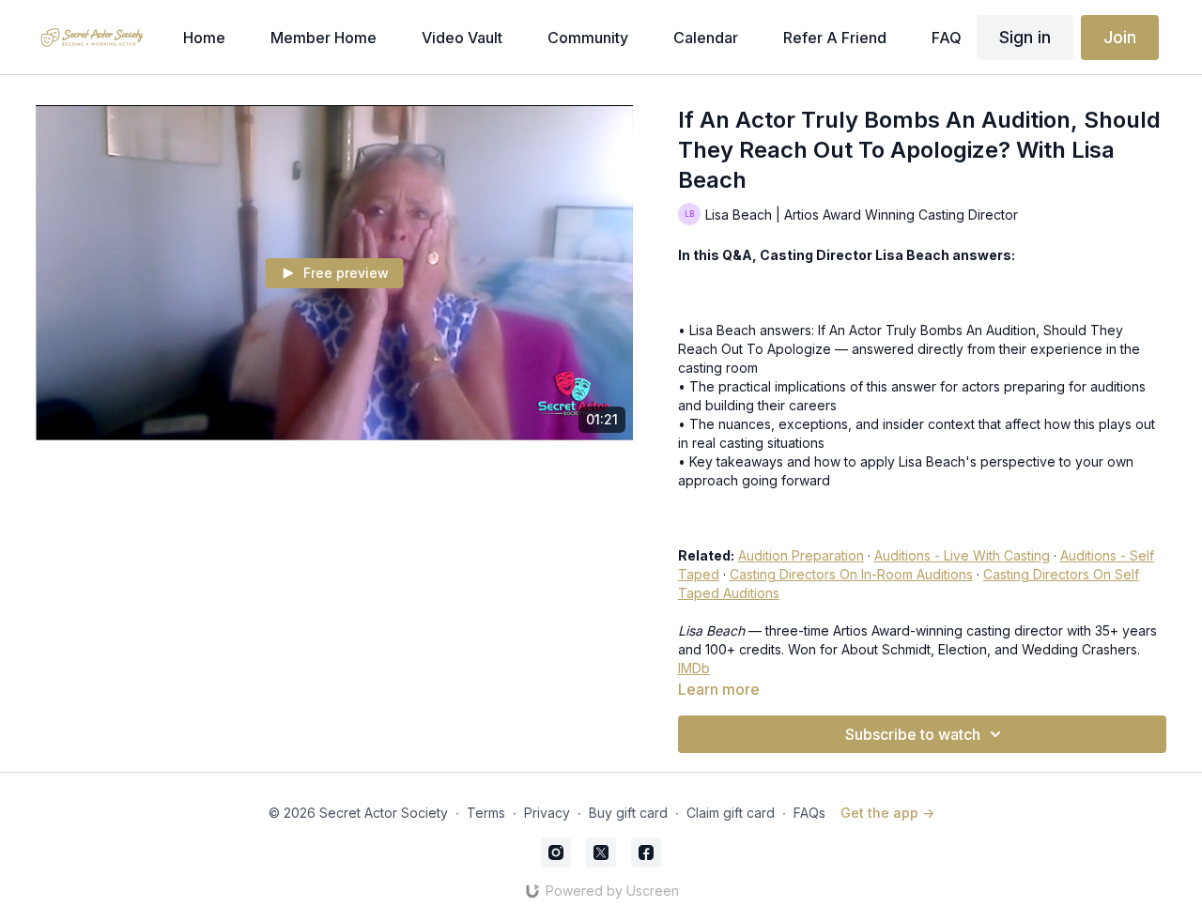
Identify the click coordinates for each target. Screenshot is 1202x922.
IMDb (694, 668)
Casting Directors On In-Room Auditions (851, 574)
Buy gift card (628, 813)
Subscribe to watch (912, 734)
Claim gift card (730, 813)
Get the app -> (887, 813)
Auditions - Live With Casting (962, 555)
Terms (486, 813)
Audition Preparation (801, 555)
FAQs (809, 813)
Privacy (547, 813)
